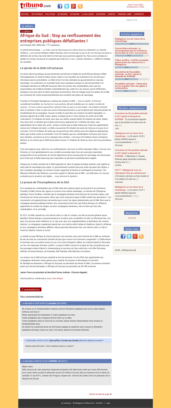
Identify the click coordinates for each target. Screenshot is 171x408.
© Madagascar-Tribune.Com (83, 403)
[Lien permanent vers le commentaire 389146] (21, 303)
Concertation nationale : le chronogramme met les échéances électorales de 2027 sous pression (131, 50)
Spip (108, 403)
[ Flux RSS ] (132, 218)
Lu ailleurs (88, 14)
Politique (50, 14)
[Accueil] (35, 8)
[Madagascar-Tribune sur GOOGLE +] (135, 238)
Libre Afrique (57, 278)
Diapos (111, 14)
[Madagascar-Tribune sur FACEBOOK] (123, 238)
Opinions (74, 14)
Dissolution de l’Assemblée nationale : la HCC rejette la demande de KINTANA (128, 74)
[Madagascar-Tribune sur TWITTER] (129, 238)
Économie (63, 14)
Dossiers (101, 14)
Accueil (25, 14)
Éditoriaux (37, 14)
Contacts (139, 14)
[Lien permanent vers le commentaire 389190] (21, 361)
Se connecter (66, 403)
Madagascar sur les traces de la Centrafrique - (130, 139)
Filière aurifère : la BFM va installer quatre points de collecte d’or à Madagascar (132, 62)
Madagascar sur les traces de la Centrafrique (130, 39)
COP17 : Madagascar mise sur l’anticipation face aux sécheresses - (132, 176)
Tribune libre (124, 14)
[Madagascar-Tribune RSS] (141, 238)
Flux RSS (99, 403)
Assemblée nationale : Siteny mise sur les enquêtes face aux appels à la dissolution (131, 85)
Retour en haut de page (99, 394)
